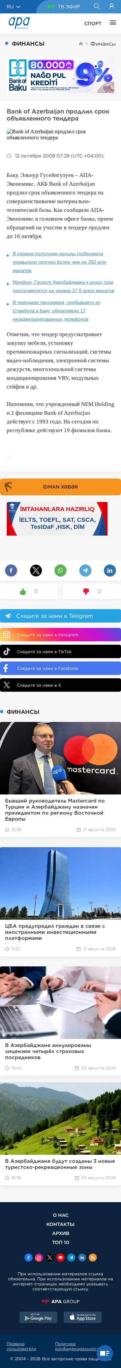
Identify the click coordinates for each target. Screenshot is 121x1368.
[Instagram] (39, 1258)
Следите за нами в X (39, 685)
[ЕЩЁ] (111, 23)
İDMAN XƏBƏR (60, 487)
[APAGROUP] (60, 1301)
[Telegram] (71, 1258)
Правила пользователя (21, 1346)
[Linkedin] (82, 1258)
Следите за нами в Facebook (47, 668)
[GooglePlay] (38, 1318)
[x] (50, 1258)
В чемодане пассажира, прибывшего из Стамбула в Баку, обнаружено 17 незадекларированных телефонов (56, 311)
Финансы (103, 44)
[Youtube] (60, 1258)
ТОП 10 (60, 1242)
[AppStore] (83, 1318)
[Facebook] (29, 1258)
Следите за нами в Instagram (47, 634)
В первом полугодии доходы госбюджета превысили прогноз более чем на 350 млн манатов (59, 262)
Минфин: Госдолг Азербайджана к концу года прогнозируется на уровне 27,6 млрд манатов (63, 286)
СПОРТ (93, 23)
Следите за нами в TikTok (44, 651)
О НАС (61, 1215)
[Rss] (93, 1258)
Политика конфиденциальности (78, 1346)
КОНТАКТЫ (60, 1224)
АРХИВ (60, 1233)
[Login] (111, 6)
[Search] (97, 6)
